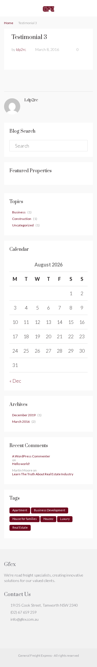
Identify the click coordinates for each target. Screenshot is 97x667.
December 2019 (24, 415)
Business (19, 212)
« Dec (15, 381)
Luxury (65, 518)
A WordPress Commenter (31, 456)
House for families (24, 518)
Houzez (48, 518)
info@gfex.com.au (25, 619)
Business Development (49, 510)
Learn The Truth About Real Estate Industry (42, 474)
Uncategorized (23, 225)
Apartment (19, 510)
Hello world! (21, 464)
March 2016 (21, 421)
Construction (21, 219)
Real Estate (20, 527)
